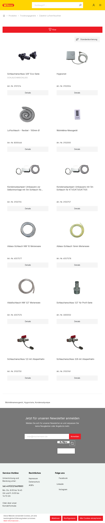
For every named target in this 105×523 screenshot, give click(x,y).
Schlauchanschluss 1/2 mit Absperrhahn (25, 359)
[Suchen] (80, 5)
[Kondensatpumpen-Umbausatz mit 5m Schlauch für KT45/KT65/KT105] (77, 171)
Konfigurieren (70, 518)
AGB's (31, 485)
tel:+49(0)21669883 (13, 486)
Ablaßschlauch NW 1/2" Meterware (23, 302)
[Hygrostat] (77, 58)
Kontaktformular (9, 506)
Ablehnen (56, 518)
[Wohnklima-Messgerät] (77, 114)
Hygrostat (61, 74)
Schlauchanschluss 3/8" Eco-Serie (23, 74)
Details (28, 93)
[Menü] (100, 5)
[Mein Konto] (93, 5)
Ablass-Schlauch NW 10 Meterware (24, 246)
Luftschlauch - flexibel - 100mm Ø (23, 130)
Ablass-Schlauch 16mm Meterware (73, 246)
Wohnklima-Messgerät (67, 130)
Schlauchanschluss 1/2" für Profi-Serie (74, 302)
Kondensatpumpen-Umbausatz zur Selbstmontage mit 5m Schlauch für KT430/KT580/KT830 (24, 188)
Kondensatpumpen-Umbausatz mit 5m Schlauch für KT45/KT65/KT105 (75, 188)
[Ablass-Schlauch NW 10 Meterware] (27, 230)
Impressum (33, 478)
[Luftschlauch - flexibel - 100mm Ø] (27, 114)
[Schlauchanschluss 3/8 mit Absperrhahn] (77, 343)
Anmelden (75, 436)
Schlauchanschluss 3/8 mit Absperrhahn (75, 359)
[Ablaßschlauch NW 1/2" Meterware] (27, 286)
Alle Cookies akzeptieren (90, 518)
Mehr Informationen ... (12, 521)
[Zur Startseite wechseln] (8, 5)
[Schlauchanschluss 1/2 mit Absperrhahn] (27, 343)
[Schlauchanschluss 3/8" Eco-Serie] (27, 58)
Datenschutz (34, 482)
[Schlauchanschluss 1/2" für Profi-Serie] (77, 286)
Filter (53, 30)
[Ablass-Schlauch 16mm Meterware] (77, 230)
